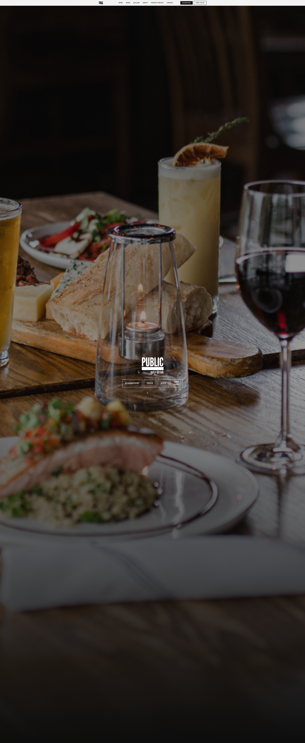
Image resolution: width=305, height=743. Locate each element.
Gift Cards (177, 383)
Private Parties (157, 3)
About (145, 3)
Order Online (200, 2)
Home (121, 3)
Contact (170, 3)
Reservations (186, 2)
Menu (128, 3)
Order (150, 383)
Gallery (136, 3)
